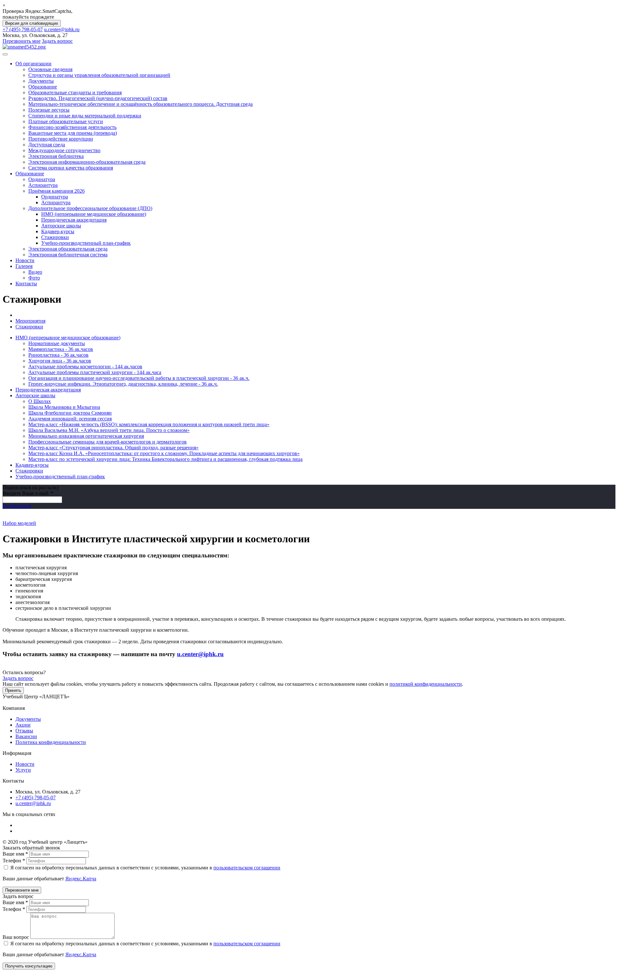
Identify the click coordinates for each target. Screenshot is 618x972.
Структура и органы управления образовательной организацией (99, 75)
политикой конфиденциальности (425, 684)
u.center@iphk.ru (62, 29)
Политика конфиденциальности (50, 742)
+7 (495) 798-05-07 (23, 29)
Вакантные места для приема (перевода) (72, 133)
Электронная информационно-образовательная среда (86, 162)
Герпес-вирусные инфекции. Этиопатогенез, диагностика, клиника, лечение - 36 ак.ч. (123, 384)
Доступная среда (46, 144)
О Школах (39, 401)
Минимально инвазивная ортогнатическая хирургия (86, 436)
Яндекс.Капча (80, 878)
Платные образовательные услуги (65, 121)
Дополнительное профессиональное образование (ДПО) (90, 208)
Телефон (14, 860)
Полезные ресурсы (49, 110)
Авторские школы (61, 225)
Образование (42, 86)
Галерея (24, 266)
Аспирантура (43, 185)
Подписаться (17, 506)
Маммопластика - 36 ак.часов (60, 349)
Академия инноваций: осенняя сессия (70, 418)
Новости (24, 260)
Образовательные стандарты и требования (75, 92)
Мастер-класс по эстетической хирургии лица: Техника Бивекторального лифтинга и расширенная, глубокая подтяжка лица (165, 459)
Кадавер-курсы (57, 231)
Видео (35, 272)
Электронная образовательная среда (68, 249)
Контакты (26, 283)
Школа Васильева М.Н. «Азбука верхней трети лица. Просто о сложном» (109, 430)
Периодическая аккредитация (74, 220)
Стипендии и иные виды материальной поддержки (84, 115)
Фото (34, 277)
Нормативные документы (56, 343)
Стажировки (55, 237)
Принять (13, 690)
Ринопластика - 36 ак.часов (58, 355)
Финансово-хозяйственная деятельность (72, 127)
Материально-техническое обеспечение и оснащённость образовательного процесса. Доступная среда (140, 104)
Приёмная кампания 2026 (56, 191)
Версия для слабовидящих (31, 23)
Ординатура (41, 179)
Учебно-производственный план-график (86, 243)
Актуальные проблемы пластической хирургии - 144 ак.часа (94, 372)
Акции (23, 725)
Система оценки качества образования (70, 167)
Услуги (23, 770)
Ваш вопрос (16, 937)
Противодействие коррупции (60, 139)
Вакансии (26, 736)
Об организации (33, 63)
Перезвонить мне (22, 41)
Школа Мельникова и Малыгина (64, 407)
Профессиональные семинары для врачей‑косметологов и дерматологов (107, 442)
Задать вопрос (57, 41)
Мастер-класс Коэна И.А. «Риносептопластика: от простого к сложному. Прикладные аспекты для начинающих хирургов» (164, 453)
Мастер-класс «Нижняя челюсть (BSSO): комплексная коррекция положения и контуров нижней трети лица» (148, 424)
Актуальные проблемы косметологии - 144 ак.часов (85, 366)
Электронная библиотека (56, 156)
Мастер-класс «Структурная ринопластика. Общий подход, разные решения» (113, 447)
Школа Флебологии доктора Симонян (70, 413)
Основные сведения (50, 69)
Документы (41, 81)
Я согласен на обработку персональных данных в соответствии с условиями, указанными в (144, 867)
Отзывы (24, 730)
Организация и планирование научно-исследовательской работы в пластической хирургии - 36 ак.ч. (138, 378)
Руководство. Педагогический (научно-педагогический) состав (97, 98)
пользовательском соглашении (246, 867)
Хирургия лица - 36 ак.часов (59, 360)
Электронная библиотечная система (68, 254)
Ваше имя (15, 854)
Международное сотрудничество (64, 150)
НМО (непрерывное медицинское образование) (93, 214)
